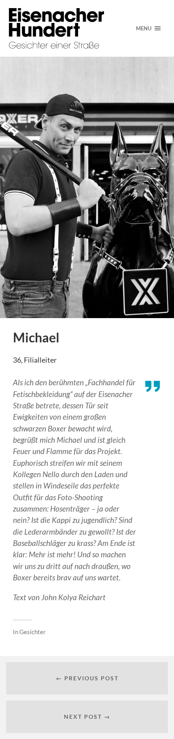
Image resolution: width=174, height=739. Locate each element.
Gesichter (32, 631)
